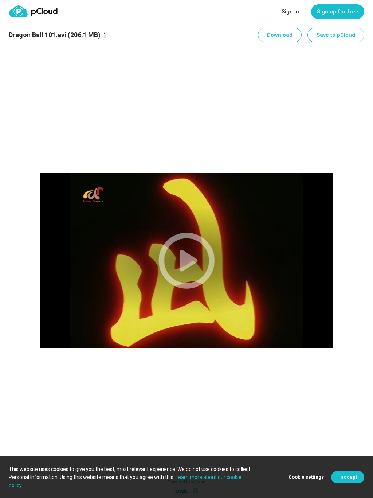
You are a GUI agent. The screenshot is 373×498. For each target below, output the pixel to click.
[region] (186, 260)
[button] (186, 260)
